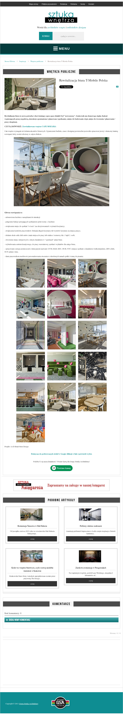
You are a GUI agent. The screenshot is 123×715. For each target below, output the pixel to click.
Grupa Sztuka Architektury (28, 703)
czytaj (32, 539)
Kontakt (91, 4)
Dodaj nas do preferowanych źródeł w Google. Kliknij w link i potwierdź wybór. (61, 454)
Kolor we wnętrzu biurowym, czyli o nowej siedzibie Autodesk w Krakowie (32, 569)
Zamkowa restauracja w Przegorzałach (90, 567)
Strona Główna (10, 61)
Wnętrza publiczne (36, 61)
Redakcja (63, 4)
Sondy (82, 4)
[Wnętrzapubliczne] (61, 71)
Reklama (73, 4)
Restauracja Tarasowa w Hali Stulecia (32, 525)
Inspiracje (22, 61)
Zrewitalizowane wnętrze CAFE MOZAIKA (39, 126)
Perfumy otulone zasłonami (91, 525)
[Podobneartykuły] (61, 499)
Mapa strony (33, 4)
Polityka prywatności (49, 4)
